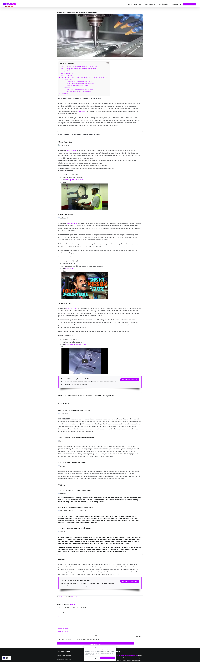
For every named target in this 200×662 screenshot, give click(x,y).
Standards (67, 87)
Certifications (67, 80)
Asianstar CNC (68, 75)
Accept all (107, 658)
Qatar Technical (68, 71)
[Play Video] (85, 197)
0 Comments (74, 597)
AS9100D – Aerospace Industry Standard (77, 85)
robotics (82, 111)
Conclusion (64, 94)
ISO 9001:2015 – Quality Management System (79, 81)
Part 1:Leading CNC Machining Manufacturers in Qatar (78, 69)
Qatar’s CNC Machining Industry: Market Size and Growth (79, 66)
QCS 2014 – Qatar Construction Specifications (79, 91)
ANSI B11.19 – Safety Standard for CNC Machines (80, 89)
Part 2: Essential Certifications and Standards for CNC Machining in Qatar (85, 77)
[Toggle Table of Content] (107, 63)
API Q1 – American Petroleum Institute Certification (80, 83)
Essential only (92, 658)
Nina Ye (60, 597)
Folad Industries (68, 73)
